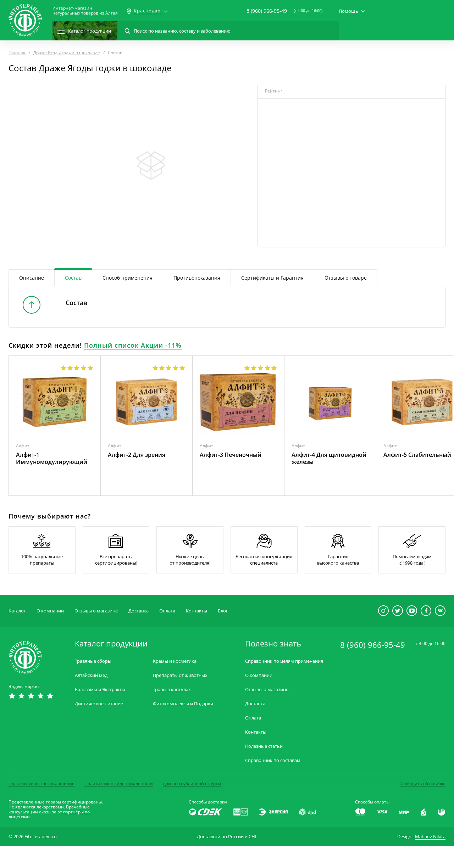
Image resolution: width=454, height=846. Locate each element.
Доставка (138, 610)
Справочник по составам (272, 760)
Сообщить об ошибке (422, 783)
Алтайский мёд (91, 675)
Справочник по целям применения (284, 661)
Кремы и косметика (174, 661)
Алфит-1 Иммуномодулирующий (51, 458)
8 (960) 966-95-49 (267, 10)
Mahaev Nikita (430, 836)
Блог (223, 610)
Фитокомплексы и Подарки (183, 704)
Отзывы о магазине (96, 610)
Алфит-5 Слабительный (417, 455)
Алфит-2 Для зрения (136, 455)
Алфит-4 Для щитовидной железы (329, 458)
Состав (73, 277)
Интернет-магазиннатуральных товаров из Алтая (85, 11)
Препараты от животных (180, 675)
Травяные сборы (93, 661)
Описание (31, 277)
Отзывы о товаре (346, 277)
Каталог (17, 610)
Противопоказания (196, 277)
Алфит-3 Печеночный (230, 455)
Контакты (196, 610)
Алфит (22, 446)
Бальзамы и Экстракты (100, 690)
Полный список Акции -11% (133, 345)
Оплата (167, 610)
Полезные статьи (264, 746)
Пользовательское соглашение (41, 783)
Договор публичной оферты (192, 783)
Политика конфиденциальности (118, 783)
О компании (50, 610)
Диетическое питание (99, 704)
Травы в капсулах (172, 690)
